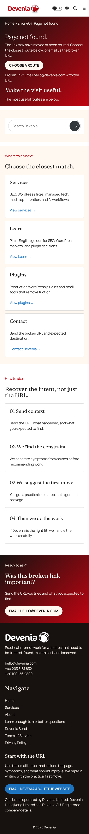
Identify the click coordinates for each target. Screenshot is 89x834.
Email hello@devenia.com (33, 610)
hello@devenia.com (20, 663)
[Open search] (75, 8)
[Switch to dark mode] (57, 8)
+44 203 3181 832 (18, 668)
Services (12, 707)
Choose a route (24, 65)
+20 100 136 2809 (19, 673)
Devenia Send (16, 728)
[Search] (75, 126)
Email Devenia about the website (39, 788)
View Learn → (20, 256)
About (10, 714)
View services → (23, 210)
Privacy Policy (15, 742)
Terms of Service (18, 735)
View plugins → (22, 302)
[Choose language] (67, 8)
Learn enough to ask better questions (35, 721)
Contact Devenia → (25, 349)
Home (9, 23)
